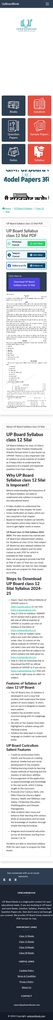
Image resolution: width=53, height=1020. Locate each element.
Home (8, 208)
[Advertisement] (26, 69)
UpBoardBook (10, 4)
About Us (26, 987)
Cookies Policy (26, 970)
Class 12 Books (26, 936)
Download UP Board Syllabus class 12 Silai (24, 283)
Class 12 (40, 208)
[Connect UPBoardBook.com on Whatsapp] (10, 880)
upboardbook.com (36, 1016)
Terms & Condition (26, 976)
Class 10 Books (26, 947)
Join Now (38, 243)
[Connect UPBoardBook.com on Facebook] (4, 880)
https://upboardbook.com (23, 610)
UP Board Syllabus (23, 208)
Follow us (38, 266)
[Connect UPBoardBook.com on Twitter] (15, 880)
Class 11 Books (26, 942)
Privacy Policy (26, 982)
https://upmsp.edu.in (21, 607)
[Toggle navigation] (47, 4)
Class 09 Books (26, 953)
